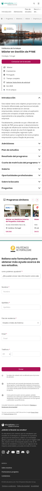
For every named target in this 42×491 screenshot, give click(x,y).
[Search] (34, 3)
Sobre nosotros (7, 468)
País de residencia (9, 318)
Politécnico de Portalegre (11, 48)
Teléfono (6, 349)
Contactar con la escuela (21, 61)
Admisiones (18, 12)
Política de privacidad (23, 486)
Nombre (5, 287)
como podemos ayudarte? (12, 271)
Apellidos (6, 303)
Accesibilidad (35, 486)
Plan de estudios (28, 10)
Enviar (21, 369)
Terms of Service (9, 414)
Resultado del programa (38, 10)
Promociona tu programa (10, 472)
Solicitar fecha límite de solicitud (18, 82)
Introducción (6, 12)
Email (4, 334)
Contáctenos (6, 476)
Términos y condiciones (9, 486)
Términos (33, 405)
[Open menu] (38, 3)
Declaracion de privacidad (9, 407)
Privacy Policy (34, 412)
